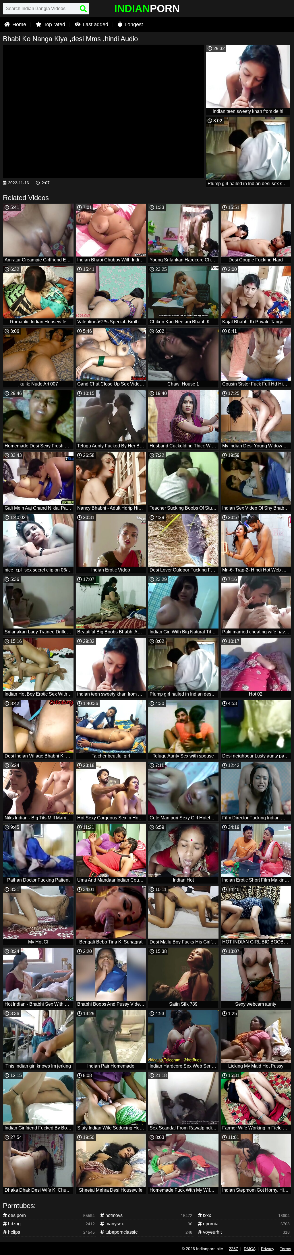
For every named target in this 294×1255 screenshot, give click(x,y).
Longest (133, 24)
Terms (285, 1248)
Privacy (267, 1248)
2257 (233, 1248)
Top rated (53, 24)
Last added (94, 24)
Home (18, 24)
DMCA (249, 1248)
